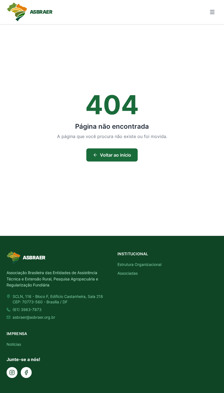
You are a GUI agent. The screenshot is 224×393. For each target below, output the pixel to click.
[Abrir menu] (212, 12)
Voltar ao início (115, 155)
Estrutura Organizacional (139, 264)
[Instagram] (12, 372)
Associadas (127, 273)
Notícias (14, 344)
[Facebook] (26, 372)
